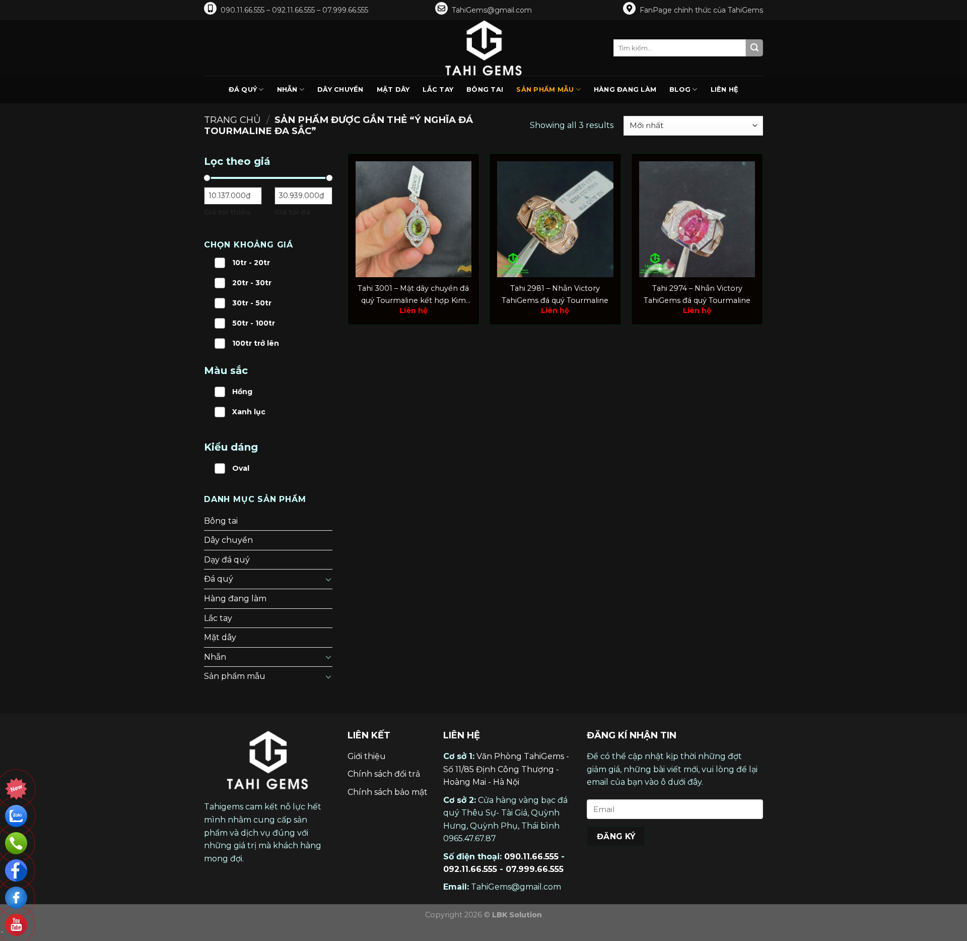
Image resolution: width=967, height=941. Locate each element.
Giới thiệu (367, 756)
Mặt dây (393, 89)
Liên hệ (725, 89)
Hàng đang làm (625, 89)
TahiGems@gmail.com (492, 10)
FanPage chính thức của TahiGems (701, 10)
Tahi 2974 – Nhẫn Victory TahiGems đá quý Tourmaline (697, 294)
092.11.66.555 (470, 869)
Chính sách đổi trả (384, 774)
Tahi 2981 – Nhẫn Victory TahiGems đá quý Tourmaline (555, 294)
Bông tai (484, 89)
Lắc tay (438, 89)
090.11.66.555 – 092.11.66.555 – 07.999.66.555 (294, 10)
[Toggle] (328, 579)
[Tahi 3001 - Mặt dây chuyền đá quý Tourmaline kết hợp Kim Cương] (413, 219)
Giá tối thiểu (227, 212)
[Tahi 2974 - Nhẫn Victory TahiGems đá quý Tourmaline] (697, 219)
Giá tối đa (292, 212)
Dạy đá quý (227, 559)
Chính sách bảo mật (388, 792)
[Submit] (754, 47)
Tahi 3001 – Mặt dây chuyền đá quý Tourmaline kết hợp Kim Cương (413, 295)
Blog (679, 89)
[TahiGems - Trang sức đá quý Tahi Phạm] (483, 48)
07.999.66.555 (535, 869)
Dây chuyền (340, 89)
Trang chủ (232, 120)
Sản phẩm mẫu (545, 89)
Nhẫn (287, 89)
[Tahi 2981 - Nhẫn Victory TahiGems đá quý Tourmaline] (555, 219)
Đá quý (243, 89)
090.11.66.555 (531, 856)
